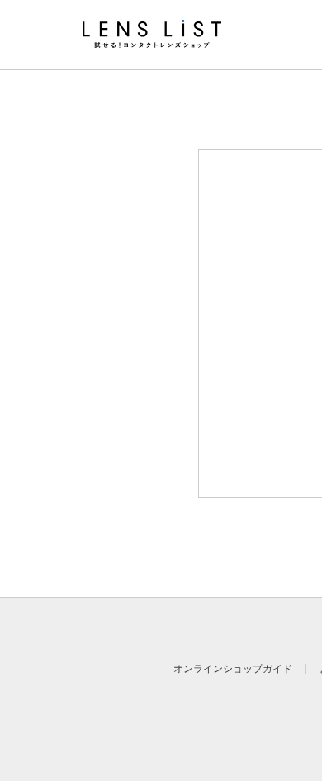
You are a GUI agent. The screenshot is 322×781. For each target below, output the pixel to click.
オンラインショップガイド (232, 669)
